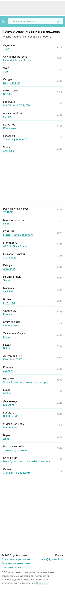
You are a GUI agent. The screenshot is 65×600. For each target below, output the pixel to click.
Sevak (6, 280)
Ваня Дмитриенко (14, 461)
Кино (6, 359)
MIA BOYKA (10, 427)
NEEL (6, 223)
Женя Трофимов (13, 382)
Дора (6, 438)
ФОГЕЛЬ (8, 291)
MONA (7, 393)
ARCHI (7, 246)
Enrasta (7, 314)
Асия (6, 71)
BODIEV (7, 94)
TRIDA (6, 48)
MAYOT (23, 139)
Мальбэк (32, 461)
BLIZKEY (8, 416)
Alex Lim (8, 472)
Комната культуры (36, 382)
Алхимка (8, 150)
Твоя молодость (23, 234)
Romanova (9, 128)
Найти (58, 21)
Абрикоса (9, 268)
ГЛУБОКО (9, 302)
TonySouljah (10, 139)
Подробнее (42, 582)
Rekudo (12, 257)
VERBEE (8, 212)
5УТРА (7, 116)
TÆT (19, 359)
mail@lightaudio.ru (52, 559)
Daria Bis (15, 82)
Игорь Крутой (23, 472)
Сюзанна (44, 461)
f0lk (28, 105)
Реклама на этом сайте (16, 563)
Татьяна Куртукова (15, 450)
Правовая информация (16, 559)
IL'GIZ (6, 336)
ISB (5, 404)
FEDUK (7, 234)
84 (4, 257)
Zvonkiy (8, 370)
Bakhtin (7, 348)
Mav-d (18, 416)
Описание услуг (11, 567)
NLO (5, 82)
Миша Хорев (23, 60)
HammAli (8, 60)
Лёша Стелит (20, 246)
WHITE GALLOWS (13, 105)
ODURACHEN (11, 325)
